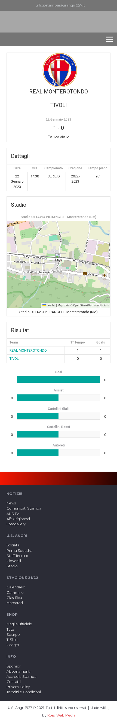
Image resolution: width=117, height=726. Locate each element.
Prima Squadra (19, 551)
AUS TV (13, 514)
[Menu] (109, 39)
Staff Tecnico (17, 556)
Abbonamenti (18, 671)
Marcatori (15, 603)
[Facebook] (101, 5)
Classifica (14, 598)
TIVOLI (15, 358)
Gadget (13, 645)
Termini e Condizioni (24, 692)
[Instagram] (110, 5)
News (11, 503)
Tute (10, 629)
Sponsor (14, 666)
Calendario (16, 587)
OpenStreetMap (83, 305)
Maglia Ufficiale (19, 624)
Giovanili (14, 561)
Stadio (12, 566)
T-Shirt (12, 640)
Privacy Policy (18, 687)
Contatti (14, 682)
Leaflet (50, 305)
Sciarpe (13, 635)
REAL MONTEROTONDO (28, 350)
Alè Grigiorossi (18, 519)
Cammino (15, 593)
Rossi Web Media (61, 715)
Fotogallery (16, 524)
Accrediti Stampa (21, 677)
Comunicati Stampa (24, 508)
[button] (58, 258)
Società (13, 545)
